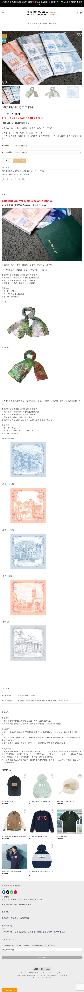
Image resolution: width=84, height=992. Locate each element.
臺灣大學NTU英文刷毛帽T (11, 871)
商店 (35, 23)
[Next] (78, 57)
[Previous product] (44, 27)
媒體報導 (31, 932)
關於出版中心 (7, 932)
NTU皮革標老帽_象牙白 (66, 801)
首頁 (30, 23)
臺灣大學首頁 (59, 932)
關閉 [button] (43, 5)
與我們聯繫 (25, 918)
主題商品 (43, 23)
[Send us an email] (7, 892)
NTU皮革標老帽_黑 (9, 801)
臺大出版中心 (24, 174)
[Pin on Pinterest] (19, 179)
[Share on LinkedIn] (23, 179)
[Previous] (6, 57)
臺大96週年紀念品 (12, 174)
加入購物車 (19, 161)
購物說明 (5, 918)
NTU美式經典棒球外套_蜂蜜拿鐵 (14, 836)
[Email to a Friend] (15, 179)
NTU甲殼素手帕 (7, 152)
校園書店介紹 (20, 932)
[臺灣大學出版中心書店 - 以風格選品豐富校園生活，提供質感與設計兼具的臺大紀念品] (42, 13)
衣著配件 (42, 171)
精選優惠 (52, 23)
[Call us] (11, 892)
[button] (3, 13)
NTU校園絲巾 (6, 145)
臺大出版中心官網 (44, 932)
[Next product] (39, 27)
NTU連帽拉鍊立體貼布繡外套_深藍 (41, 872)
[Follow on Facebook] (3, 892)
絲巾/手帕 (34, 171)
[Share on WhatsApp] (3, 179)
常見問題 (14, 918)
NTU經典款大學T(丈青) (38, 836)
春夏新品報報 (17, 171)
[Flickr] (15, 892)
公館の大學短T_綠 (64, 836)
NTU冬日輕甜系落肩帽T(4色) (40, 801)
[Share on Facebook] (7, 179)
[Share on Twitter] (11, 179)
